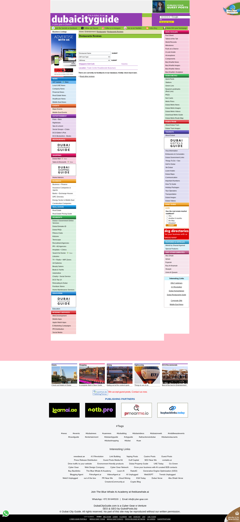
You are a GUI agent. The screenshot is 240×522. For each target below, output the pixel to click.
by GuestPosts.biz (127, 508)
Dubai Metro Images (173, 108)
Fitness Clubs (57, 233)
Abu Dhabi (169, 256)
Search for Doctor (62, 253)
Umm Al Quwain (171, 272)
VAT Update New (60, 82)
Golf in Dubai (170, 164)
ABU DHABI (107, 517)
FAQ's (167, 95)
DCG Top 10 (57, 280)
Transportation (170, 194)
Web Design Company (94, 467)
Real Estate (56, 210)
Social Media (57, 332)
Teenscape (56, 240)
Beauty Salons (57, 266)
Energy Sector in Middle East (63, 200)
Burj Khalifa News (172, 62)
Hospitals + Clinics (59, 250)
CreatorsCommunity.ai (114, 482)
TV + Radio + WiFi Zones (61, 260)
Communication (171, 177)
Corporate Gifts (176, 301)
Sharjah (168, 269)
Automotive (56, 273)
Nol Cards (169, 98)
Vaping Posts (132, 456)
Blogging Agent (76, 474)
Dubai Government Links (174, 157)
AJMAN (115, 517)
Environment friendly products (110, 464)
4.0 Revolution (176, 287)
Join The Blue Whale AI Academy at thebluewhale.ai (120, 491)
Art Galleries (57, 263)
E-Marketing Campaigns (61, 326)
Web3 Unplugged (70, 478)
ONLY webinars (176, 283)
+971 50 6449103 (110, 499)
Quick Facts (169, 79)
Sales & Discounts (62, 162)
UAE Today (158, 464)
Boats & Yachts (58, 270)
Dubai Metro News (172, 105)
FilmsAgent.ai (95, 474)
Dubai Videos (170, 201)
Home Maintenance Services (63, 290)
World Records (171, 42)
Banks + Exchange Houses (62, 193)
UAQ (143, 517)
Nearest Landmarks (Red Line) (172, 90)
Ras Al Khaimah (171, 266)
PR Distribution (58, 329)
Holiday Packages (172, 187)
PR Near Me (107, 478)
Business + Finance (59, 184)
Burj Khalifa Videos (172, 69)
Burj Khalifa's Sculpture (174, 72)
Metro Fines (169, 101)
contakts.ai (167, 460)
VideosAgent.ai (113, 474)
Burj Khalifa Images (172, 65)
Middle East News (59, 102)
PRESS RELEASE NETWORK (135, 519)
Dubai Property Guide (138, 464)
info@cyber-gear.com (138, 499)
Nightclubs (56, 123)
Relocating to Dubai (60, 283)
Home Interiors (58, 177)
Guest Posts (166, 456)
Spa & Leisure (57, 126)
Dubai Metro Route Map (174, 118)
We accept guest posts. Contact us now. (127, 392)
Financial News (58, 92)
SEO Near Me (150, 460)
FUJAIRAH (123, 517)
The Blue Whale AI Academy (98, 471)
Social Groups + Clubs (60, 129)
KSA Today (141, 478)
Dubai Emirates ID (59, 226)
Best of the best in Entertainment (174, 385)
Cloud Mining (124, 478)
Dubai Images (170, 197)
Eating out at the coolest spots (118, 385)
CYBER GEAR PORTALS (78, 519)
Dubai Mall (59, 159)
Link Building (115, 456)
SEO (105, 508)
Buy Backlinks (74, 471)
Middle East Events (59, 112)
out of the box (90, 478)
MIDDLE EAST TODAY (97, 519)
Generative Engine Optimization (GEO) (160, 471)
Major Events (57, 109)
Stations (168, 82)
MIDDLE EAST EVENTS (115, 519)
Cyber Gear (73, 467)
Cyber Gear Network (119, 467)
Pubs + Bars (57, 119)
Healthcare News (59, 99)
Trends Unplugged (167, 474)
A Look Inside (170, 52)
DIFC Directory (58, 197)
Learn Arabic (170, 171)
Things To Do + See (172, 161)
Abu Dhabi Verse (175, 478)
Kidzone (55, 236)
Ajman (167, 259)
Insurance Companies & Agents (61, 189)
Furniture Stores (58, 286)
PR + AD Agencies (59, 246)
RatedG (133, 471)
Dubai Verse (157, 478)
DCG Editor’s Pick (59, 133)
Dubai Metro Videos (172, 111)
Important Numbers (172, 181)
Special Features (171, 249)
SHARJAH (136, 517)
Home (81, 32)
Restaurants (101, 32)
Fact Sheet (169, 35)
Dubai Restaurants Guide (176, 295)
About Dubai (170, 135)
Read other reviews (87, 76)
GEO (114, 508)
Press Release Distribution (85, 460)
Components (170, 59)
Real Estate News (59, 95)
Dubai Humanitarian (176, 291)
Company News (58, 89)
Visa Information (171, 151)
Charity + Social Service (61, 276)
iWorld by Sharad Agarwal (175, 245)
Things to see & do (141, 385)
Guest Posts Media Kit (113, 460)
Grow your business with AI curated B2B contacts (155, 467)
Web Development (59, 316)
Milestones (169, 45)
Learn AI (120, 471)
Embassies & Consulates (174, 154)
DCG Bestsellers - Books (61, 136)
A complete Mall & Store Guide (90, 385)
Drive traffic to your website (80, 464)
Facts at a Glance (171, 49)
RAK (130, 517)
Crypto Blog (135, 482)
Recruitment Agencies (60, 243)
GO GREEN (151, 519)
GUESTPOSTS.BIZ (164, 519)
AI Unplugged (132, 474)
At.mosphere (170, 55)
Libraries (55, 256)
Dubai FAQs (57, 230)
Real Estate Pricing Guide (62, 214)
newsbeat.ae (79, 456)
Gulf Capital (134, 460)
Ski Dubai (169, 167)
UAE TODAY (152, 517)
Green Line (169, 86)
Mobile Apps (57, 319)
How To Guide (170, 184)
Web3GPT (148, 474)
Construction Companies (61, 203)
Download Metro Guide (174, 115)
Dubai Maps (170, 174)
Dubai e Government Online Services (63, 222)
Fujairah (168, 262)
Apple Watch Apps (59, 322)
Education (56, 309)
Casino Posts (149, 456)
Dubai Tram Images (172, 128)
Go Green (173, 464)
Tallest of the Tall (171, 39)
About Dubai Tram (172, 125)
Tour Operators (171, 191)
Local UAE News (58, 85)
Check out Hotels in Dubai (61, 385)
